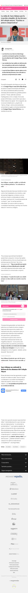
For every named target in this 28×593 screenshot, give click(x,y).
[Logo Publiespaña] (14, 549)
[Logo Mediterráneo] (14, 553)
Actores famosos (24, 446)
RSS (14, 572)
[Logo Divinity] (14, 499)
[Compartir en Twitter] (19, 79)
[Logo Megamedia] (15, 580)
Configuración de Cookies (14, 566)
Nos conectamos (6, 458)
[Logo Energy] (14, 519)
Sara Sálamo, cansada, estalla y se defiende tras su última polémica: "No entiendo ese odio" (13, 184)
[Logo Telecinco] (14, 489)
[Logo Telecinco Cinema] (14, 534)
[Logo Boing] (14, 514)
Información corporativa (14, 562)
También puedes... (6, 466)
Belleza (16, 11)
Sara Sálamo (15, 446)
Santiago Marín (8, 48)
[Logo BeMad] (14, 524)
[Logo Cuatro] (14, 494)
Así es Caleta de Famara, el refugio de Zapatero (12, 5)
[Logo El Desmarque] (14, 503)
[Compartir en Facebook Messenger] (22, 79)
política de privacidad (11, 316)
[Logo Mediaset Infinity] (14, 484)
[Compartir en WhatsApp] (16, 79)
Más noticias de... (6, 454)
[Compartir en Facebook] (25, 79)
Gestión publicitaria (14, 570)
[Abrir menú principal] (26, 8)
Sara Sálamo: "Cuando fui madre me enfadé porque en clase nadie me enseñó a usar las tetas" (13, 279)
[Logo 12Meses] (14, 539)
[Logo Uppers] (14, 529)
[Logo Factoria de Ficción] (14, 509)
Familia (3, 11)
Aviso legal (14, 560)
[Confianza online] (14, 587)
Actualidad (8, 8)
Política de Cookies (14, 568)
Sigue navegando (6, 470)
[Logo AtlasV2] (14, 544)
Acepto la (9, 316)
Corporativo (5, 462)
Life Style (21, 11)
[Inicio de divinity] (2, 8)
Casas (7, 11)
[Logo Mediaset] (14, 477)
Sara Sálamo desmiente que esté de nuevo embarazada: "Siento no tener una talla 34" (13, 359)
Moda (11, 11)
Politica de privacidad (14, 564)
